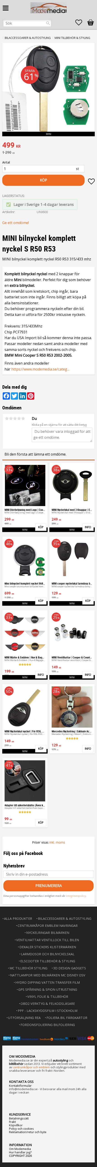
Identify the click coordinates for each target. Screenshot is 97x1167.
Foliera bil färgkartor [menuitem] (66, 1018)
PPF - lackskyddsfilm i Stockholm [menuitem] (47, 1010)
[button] (81, 22)
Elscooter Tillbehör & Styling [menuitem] (47, 961)
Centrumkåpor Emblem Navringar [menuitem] (48, 925)
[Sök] (48, 23)
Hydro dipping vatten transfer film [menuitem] (47, 982)
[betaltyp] (48, 1038)
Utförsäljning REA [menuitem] (24, 1018)
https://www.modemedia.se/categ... (40, 369)
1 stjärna (7, 418)
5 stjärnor (23, 418)
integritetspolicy (76, 895)
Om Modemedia (20, 1149)
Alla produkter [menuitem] (18, 918)
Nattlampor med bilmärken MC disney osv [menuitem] (47, 975)
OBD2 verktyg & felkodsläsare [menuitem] (48, 1003)
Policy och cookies (21, 1129)
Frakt (12, 1122)
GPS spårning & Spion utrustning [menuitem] (47, 989)
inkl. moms (57, 842)
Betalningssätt (19, 1118)
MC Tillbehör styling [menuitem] (28, 968)
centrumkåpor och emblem (31, 1067)
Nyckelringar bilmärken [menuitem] (47, 932)
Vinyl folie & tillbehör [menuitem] (47, 996)
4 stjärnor (19, 418)
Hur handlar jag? (20, 1152)
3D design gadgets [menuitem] (69, 968)
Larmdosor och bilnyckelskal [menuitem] (47, 954)
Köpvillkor (16, 1125)
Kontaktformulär (20, 1086)
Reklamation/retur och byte (27, 1132)
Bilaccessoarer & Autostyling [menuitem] (64, 918)
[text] (48, 145)
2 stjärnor (11, 418)
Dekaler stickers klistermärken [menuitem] (47, 947)
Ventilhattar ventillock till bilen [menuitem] (47, 940)
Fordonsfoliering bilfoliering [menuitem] (48, 1025)
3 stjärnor (15, 418)
